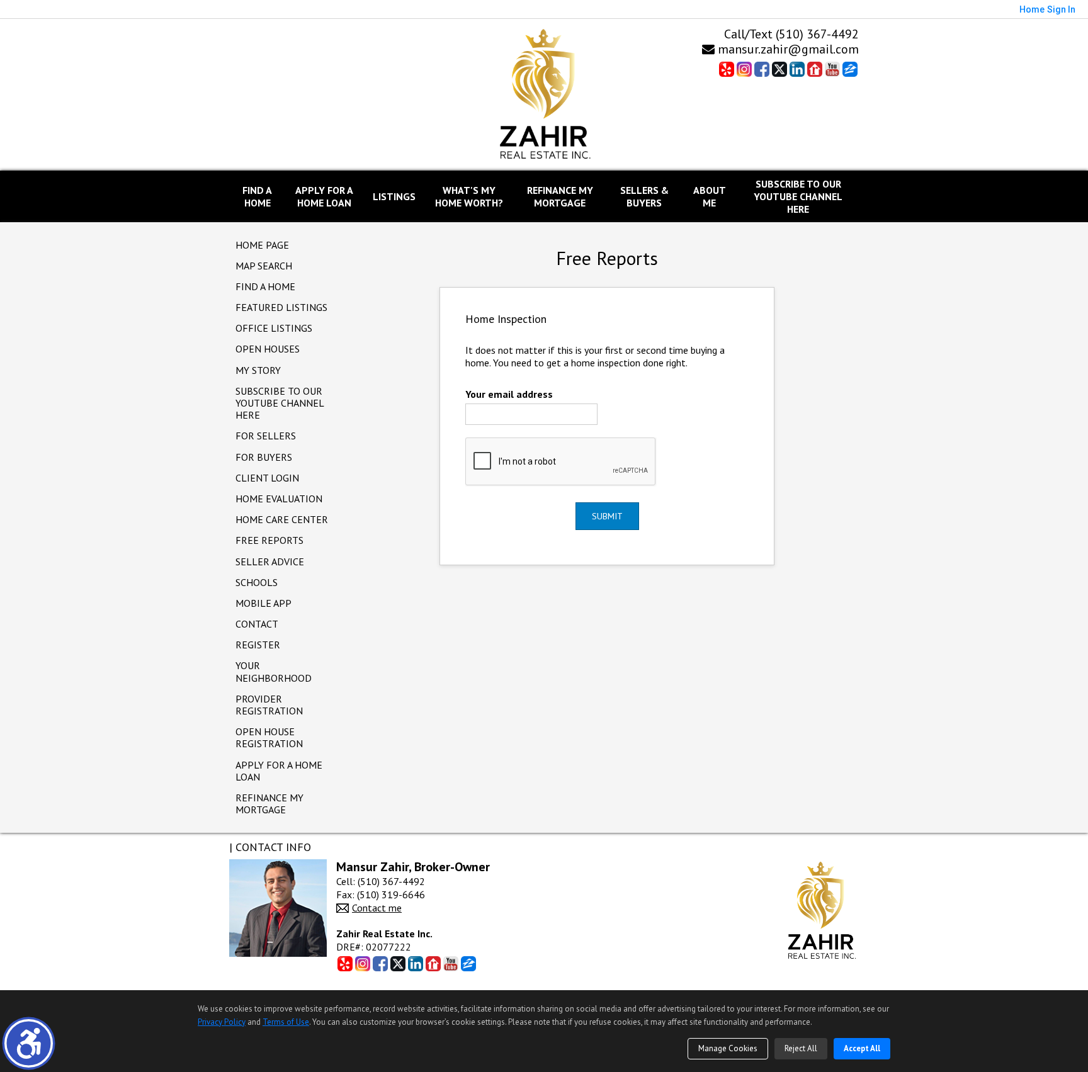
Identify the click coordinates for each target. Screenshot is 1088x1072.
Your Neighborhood (273, 671)
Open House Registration (269, 737)
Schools (256, 582)
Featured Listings (281, 307)
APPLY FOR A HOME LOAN (324, 196)
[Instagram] (744, 68)
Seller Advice (269, 561)
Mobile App (263, 603)
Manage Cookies (727, 1048)
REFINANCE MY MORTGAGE (560, 196)
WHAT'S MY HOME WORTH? (469, 196)
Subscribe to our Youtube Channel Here (798, 196)
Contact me (377, 907)
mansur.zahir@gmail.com (787, 49)
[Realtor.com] (814, 68)
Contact (256, 624)
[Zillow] (850, 68)
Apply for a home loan (278, 771)
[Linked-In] (797, 68)
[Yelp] (726, 68)
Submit (607, 516)
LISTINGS (394, 196)
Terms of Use (286, 1022)
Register (257, 644)
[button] (28, 1043)
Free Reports (269, 540)
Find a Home (265, 286)
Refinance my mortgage (269, 803)
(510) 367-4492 (817, 34)
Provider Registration (269, 704)
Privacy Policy (222, 1022)
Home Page (262, 245)
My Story (258, 370)
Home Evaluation (278, 498)
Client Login (267, 477)
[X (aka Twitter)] (779, 68)
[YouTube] (832, 68)
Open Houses (267, 348)
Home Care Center (281, 519)
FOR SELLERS (265, 435)
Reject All (801, 1048)
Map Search (263, 265)
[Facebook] (761, 68)
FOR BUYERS (263, 457)
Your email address (509, 394)
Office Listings (273, 328)
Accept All (862, 1048)
